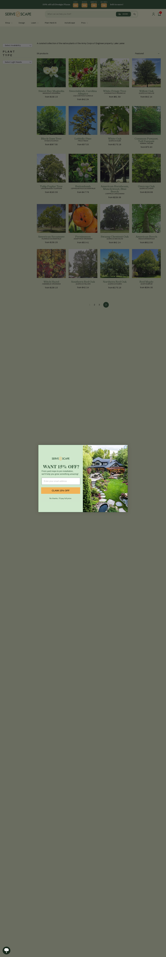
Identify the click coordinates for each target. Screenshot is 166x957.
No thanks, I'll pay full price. (60, 498)
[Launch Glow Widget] (6, 950)
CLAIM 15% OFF (61, 490)
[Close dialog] (125, 447)
